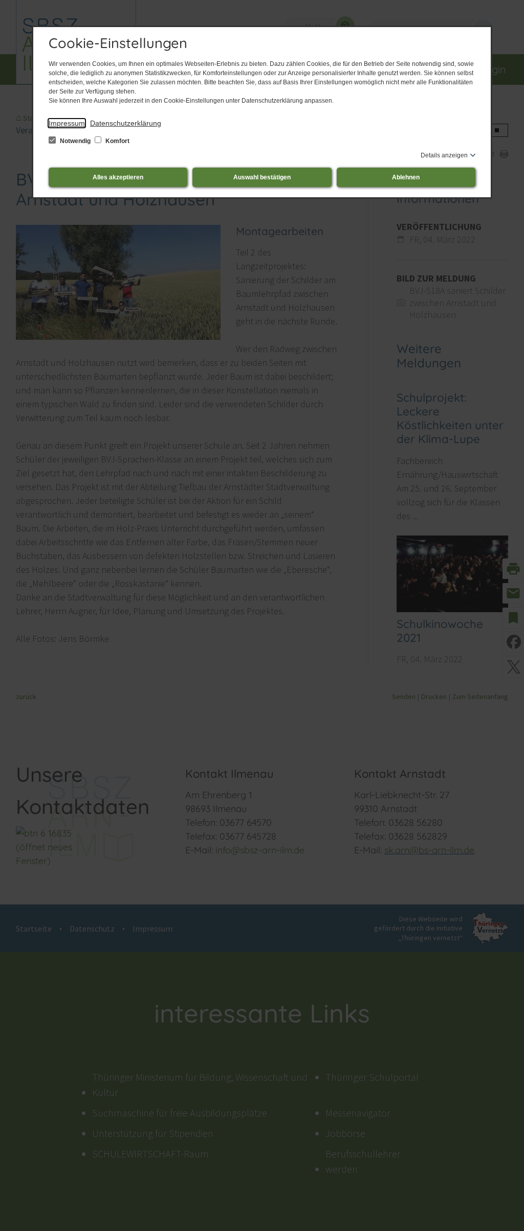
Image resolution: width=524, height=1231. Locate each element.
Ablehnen (406, 177)
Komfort (116, 141)
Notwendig (75, 141)
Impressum (67, 123)
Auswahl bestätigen (262, 177)
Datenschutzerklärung (125, 123)
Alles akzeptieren (118, 177)
